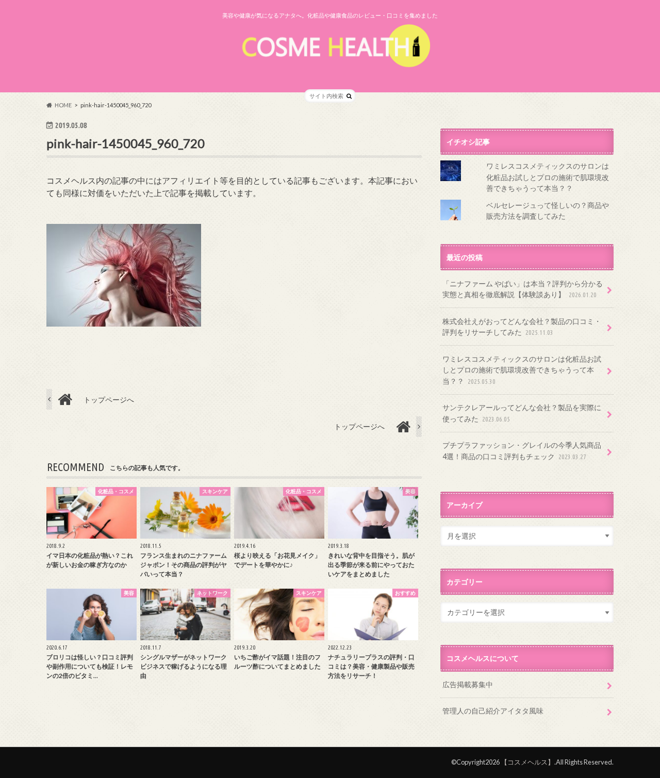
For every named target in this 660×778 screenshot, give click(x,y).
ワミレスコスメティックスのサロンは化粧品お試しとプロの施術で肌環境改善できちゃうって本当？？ (547, 176)
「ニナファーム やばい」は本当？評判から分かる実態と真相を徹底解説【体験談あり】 (522, 289)
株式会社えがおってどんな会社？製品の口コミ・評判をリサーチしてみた (521, 327)
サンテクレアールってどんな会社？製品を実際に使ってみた (521, 413)
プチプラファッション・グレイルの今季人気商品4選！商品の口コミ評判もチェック (521, 451)
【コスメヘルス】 (527, 762)
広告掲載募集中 (467, 684)
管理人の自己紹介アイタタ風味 (492, 710)
